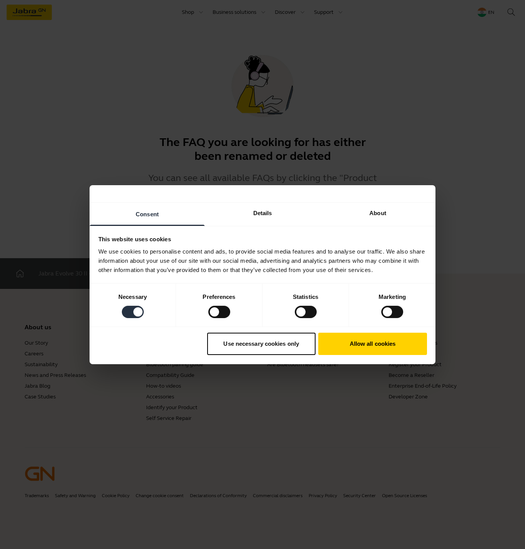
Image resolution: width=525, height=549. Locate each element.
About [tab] (377, 212)
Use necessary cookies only (261, 343)
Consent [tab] (147, 214)
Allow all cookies (373, 343)
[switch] (219, 312)
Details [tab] (262, 212)
